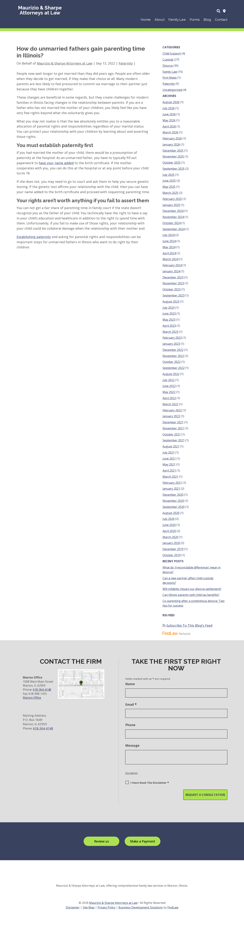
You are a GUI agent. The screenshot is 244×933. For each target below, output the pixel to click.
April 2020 (169, 531)
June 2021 (169, 459)
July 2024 (169, 235)
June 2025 (169, 181)
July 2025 (169, 175)
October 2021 (172, 434)
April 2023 (169, 326)
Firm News (170, 78)
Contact (221, 19)
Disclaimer (131, 773)
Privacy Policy (106, 907)
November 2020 (173, 501)
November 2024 (173, 217)
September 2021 (174, 440)
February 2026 (172, 138)
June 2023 (169, 313)
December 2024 (173, 211)
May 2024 (169, 247)
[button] (240, 907)
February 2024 (172, 265)
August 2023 (171, 301)
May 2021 (169, 464)
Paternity (126, 63)
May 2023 (169, 320)
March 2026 (170, 132)
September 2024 (174, 229)
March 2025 (170, 193)
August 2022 (171, 374)
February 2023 (172, 338)
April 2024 (169, 253)
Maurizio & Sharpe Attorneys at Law (64, 63)
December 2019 (173, 549)
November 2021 (173, 428)
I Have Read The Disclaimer (150, 782)
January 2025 (171, 205)
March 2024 (170, 259)
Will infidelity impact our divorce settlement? (192, 589)
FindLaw (172, 907)
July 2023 (169, 308)
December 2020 (173, 495)
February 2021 (172, 483)
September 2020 (174, 507)
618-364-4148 (42, 690)
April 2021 (169, 470)
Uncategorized (172, 90)
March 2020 (170, 537)
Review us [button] (101, 841)
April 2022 (169, 398)
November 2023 (173, 283)
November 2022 (173, 356)
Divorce (168, 66)
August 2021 (171, 446)
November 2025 (173, 156)
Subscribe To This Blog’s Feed (189, 625)
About (160, 19)
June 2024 (169, 241)
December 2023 (173, 277)
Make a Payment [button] (142, 841)
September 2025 (174, 169)
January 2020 (171, 543)
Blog (207, 19)
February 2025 (172, 199)
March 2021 (170, 477)
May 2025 (169, 187)
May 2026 (169, 120)
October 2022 (172, 362)
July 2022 (169, 380)
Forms (195, 19)
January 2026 (171, 144)
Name (130, 684)
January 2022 (171, 416)
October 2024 (172, 223)
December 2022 (173, 350)
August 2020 (171, 513)
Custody (168, 60)
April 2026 (169, 126)
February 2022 (172, 410)
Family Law (177, 19)
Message (132, 745)
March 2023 (170, 332)
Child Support (172, 53)
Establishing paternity (34, 237)
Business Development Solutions (140, 907)
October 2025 (172, 163)
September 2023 (174, 295)
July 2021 (169, 452)
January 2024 (171, 271)
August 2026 (171, 102)
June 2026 (169, 114)
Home (146, 19)
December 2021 (173, 422)
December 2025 (173, 151)
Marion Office (32, 698)
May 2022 (169, 392)
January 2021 (171, 489)
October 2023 (172, 289)
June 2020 (169, 525)
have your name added (56, 163)
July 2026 (169, 108)
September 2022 (174, 368)
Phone (130, 725)
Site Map (88, 907)
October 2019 (172, 555)
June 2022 (169, 386)
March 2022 (170, 404)
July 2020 (169, 519)
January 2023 (171, 344)
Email (131, 704)
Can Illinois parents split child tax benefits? (191, 595)
